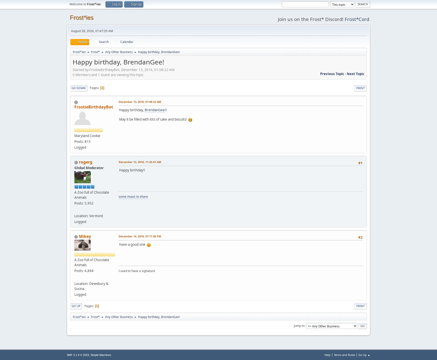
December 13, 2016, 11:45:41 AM (140, 162)
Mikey (85, 236)
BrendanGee (155, 110)
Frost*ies (82, 17)
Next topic (355, 74)
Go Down (79, 88)
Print (360, 88)
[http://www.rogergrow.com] (76, 210)
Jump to (299, 326)
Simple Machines (101, 354)
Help (327, 355)
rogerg (85, 162)
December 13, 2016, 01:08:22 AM (140, 102)
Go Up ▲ (364, 355)
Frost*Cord (357, 19)
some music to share (133, 196)
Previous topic (332, 74)
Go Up (76, 306)
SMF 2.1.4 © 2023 (78, 354)
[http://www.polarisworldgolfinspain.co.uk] (76, 277)
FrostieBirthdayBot (93, 107)
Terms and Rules (344, 355)
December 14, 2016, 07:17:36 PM (140, 236)
